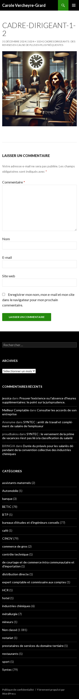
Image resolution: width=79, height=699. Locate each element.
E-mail (7, 257)
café (5, 530)
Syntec (7, 669)
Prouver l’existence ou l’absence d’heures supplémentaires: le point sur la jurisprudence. (39, 400)
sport (6, 661)
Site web (8, 276)
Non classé (9, 630)
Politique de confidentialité (18, 689)
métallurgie (10, 614)
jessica (6, 398)
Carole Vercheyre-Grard (24, 5)
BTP (5, 514)
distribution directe (15, 574)
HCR (5, 590)
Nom (6, 239)
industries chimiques (16, 606)
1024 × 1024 (35, 41)
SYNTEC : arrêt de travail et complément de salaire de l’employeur (37, 424)
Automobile (10, 491)
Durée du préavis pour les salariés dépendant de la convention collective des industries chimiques (38, 450)
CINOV (7, 538)
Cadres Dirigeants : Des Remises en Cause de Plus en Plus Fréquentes (38, 43)
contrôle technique (15, 554)
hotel (5, 598)
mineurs (7, 622)
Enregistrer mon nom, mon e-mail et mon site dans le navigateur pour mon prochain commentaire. (38, 299)
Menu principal (73, 5)
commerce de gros (14, 546)
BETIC (6, 506)
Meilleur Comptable (15, 410)
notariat (7, 638)
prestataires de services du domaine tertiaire (33, 646)
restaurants (10, 654)
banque (7, 499)
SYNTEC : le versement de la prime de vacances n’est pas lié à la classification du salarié (38, 436)
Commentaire (13, 182)
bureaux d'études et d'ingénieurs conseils (30, 522)
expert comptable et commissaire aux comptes (34, 582)
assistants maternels (16, 483)
